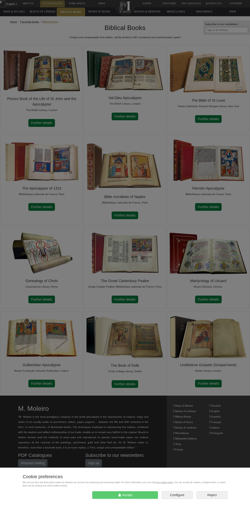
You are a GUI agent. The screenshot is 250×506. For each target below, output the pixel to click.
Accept (126, 495)
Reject (212, 495)
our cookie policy (164, 482)
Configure (177, 495)
